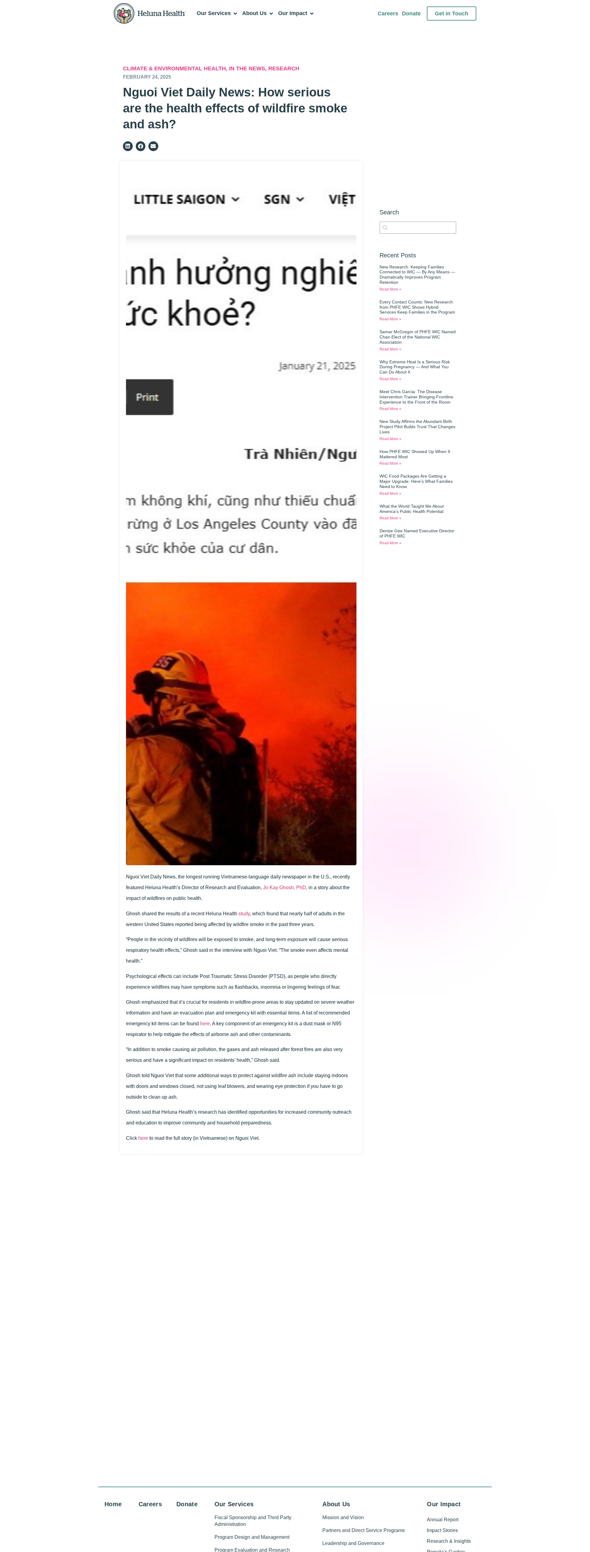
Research (283, 68)
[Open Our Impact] (311, 13)
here (205, 1023)
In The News (247, 68)
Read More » (390, 289)
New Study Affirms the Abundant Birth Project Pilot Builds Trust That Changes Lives (417, 426)
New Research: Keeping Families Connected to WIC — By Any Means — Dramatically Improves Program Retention (417, 274)
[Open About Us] (271, 13)
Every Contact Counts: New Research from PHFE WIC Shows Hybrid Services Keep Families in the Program (417, 307)
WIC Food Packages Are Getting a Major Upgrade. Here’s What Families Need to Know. (416, 481)
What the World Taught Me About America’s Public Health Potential (412, 509)
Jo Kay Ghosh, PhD (284, 887)
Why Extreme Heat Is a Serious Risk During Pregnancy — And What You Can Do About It (415, 367)
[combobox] (418, 227)
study (244, 913)
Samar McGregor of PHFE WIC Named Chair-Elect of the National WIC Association (418, 337)
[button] (128, 146)
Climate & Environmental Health (174, 68)
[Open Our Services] (235, 13)
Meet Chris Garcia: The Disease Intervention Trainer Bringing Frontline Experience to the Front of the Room (416, 397)
